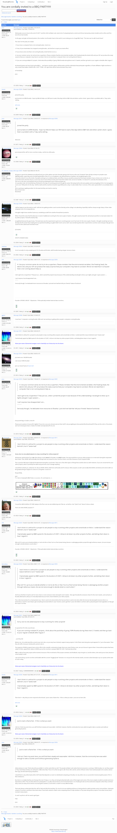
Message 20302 (18, 246)
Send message (6, 30)
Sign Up (105, 2)
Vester (5, 500)
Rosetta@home (8, 2)
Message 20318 (18, 379)
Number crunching (17, 16)
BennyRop (5, 564)
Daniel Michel (7, 148)
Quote (38, 85)
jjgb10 (3, 315)
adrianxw (6, 331)
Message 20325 (18, 523)
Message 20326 (18, 564)
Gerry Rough (7, 203)
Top (113, 819)
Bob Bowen (7, 353)
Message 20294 (18, 203)
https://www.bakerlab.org (58, 831)
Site (49, 2)
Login (111, 2)
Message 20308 (18, 315)
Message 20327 (18, 615)
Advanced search (6, 13)
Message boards (6, 16)
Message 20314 (18, 353)
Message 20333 (18, 742)
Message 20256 (18, 27)
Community (41, 2)
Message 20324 (18, 500)
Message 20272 (18, 118)
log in (18, 20)
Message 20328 (18, 674)
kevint (3, 89)
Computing (31, 2)
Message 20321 (18, 437)
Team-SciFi (31, 366)
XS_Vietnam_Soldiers (8, 171)
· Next (5, 22)
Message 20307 (18, 259)
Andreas (4, 246)
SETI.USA (17, 105)
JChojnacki (6, 438)
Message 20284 (18, 148)
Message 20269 (18, 89)
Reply (34, 85)
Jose (3, 28)
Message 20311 (18, 331)
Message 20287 (18, 170)
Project (22, 2)
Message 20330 (18, 716)
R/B (3, 259)
